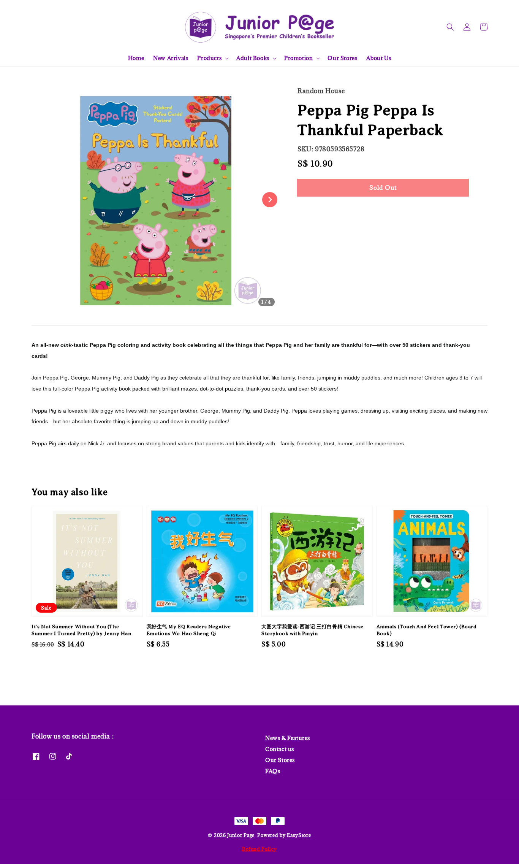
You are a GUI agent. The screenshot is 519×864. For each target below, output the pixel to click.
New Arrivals (170, 58)
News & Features (287, 738)
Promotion (298, 58)
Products (209, 58)
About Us (378, 58)
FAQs (272, 771)
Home (136, 58)
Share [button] (316, 210)
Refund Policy (259, 849)
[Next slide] (269, 199)
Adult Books (252, 58)
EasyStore (299, 835)
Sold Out (383, 187)
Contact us (279, 749)
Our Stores (342, 58)
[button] (450, 27)
